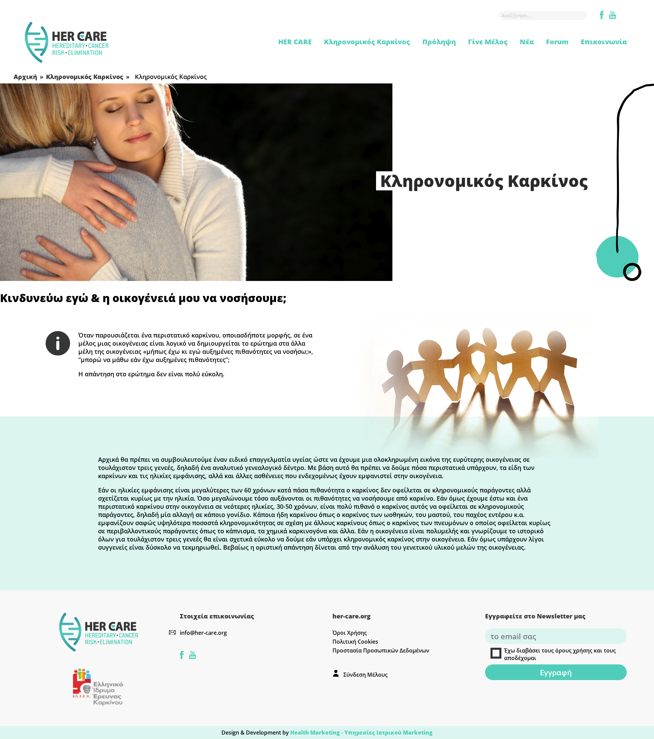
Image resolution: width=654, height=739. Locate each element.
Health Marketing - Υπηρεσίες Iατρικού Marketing (361, 732)
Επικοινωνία (604, 41)
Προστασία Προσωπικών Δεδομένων (380, 650)
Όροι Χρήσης (349, 632)
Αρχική (25, 77)
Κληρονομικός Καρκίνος (367, 41)
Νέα (527, 41)
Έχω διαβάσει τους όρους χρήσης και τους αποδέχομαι (560, 654)
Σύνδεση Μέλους (365, 674)
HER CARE (295, 41)
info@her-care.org (203, 632)
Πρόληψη (439, 41)
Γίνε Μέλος (488, 41)
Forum (557, 41)
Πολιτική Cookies (355, 641)
